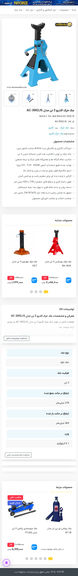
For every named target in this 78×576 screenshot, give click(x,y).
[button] (46, 291)
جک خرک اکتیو (56, 133)
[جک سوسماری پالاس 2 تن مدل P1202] (22, 509)
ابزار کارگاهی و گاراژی (46, 10)
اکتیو (51, 127)
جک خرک (18, 10)
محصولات (64, 10)
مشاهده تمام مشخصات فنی (18, 455)
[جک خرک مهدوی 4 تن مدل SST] (22, 243)
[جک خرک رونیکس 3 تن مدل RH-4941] (56, 243)
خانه (74, 10)
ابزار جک (29, 10)
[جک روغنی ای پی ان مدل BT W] (56, 509)
